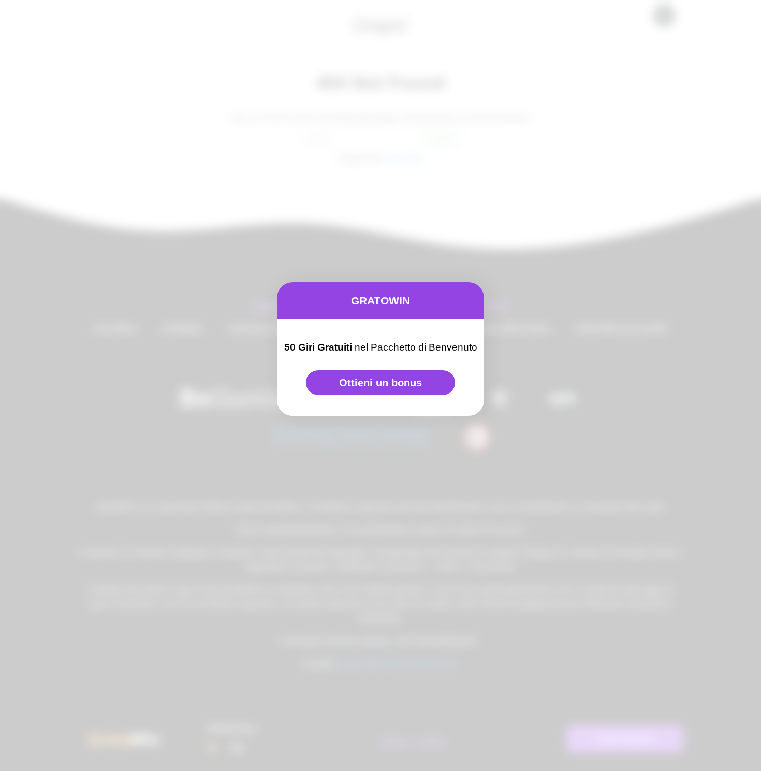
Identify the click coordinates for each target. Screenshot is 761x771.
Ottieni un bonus (380, 382)
